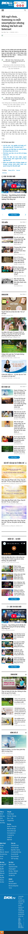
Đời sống (16, 418)
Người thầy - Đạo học (15, 850)
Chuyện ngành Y (12, 869)
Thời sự (15, 254)
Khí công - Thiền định (13, 871)
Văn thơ (1, 856)
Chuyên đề (9, 837)
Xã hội (1, 818)
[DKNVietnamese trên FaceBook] (16, 3)
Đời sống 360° (3, 864)
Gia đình (2, 867)
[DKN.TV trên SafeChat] (15, 3)
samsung (4, 172)
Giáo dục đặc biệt (15, 848)
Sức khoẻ (2, 882)
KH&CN (10, 879)
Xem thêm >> (23, 222)
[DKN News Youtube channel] (18, 6)
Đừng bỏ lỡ (14, 732)
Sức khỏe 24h (12, 875)
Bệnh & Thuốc (12, 864)
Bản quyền (21, 927)
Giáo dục (13, 843)
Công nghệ (11, 881)
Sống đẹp (2, 871)
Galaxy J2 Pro (11, 170)
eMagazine (14, 674)
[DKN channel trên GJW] (22, 3)
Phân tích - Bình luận (11, 816)
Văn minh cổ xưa (3, 854)
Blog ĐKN (2, 877)
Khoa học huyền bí (12, 883)
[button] (25, 214)
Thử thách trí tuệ (14, 845)
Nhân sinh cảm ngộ (11, 828)
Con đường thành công (16, 852)
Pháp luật (2, 820)
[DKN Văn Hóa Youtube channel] (23, 6)
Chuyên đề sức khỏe (13, 867)
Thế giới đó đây (10, 820)
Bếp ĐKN (4, 315)
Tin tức (10, 888)
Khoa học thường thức (13, 886)
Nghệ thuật (9, 839)
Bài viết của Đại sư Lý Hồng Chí (14, 463)
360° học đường (14, 858)
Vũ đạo (1, 858)
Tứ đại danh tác (10, 835)
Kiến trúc (2, 850)
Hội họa (1, 848)
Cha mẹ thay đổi (14, 854)
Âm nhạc (2, 845)
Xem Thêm (14, 214)
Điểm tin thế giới (17, 244)
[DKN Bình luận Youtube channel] (20, 6)
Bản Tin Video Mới (15, 606)
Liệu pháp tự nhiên (13, 873)
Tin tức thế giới (10, 814)
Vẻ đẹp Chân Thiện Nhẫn (7, 337)
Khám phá (16, 275)
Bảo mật (20, 926)
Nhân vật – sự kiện (14, 539)
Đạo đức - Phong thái (11, 826)
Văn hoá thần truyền (18, 409)
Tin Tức (3, 630)
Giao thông (2, 823)
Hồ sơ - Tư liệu (10, 818)
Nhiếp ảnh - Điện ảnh (4, 852)
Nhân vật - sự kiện (5, 562)
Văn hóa (16, 453)
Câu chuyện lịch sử (18, 285)
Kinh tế (1, 814)
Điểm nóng (16, 234)
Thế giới (16, 264)
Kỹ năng (1, 875)
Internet (18, 170)
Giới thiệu (19, 919)
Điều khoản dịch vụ (20, 924)
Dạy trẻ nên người (15, 856)
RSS (19, 921)
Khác (15, 715)
